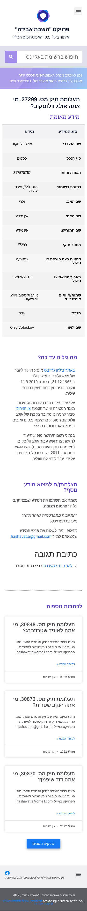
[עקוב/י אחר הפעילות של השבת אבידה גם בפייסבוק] (7, 873)
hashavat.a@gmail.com (31, 536)
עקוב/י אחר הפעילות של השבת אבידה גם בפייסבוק (35, 877)
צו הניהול (23, 408)
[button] (78, 11)
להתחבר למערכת (57, 565)
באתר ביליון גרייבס (59, 370)
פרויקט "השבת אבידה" (42, 29)
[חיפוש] (11, 57)
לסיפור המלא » (66, 664)
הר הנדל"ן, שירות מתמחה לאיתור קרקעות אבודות (27, 902)
